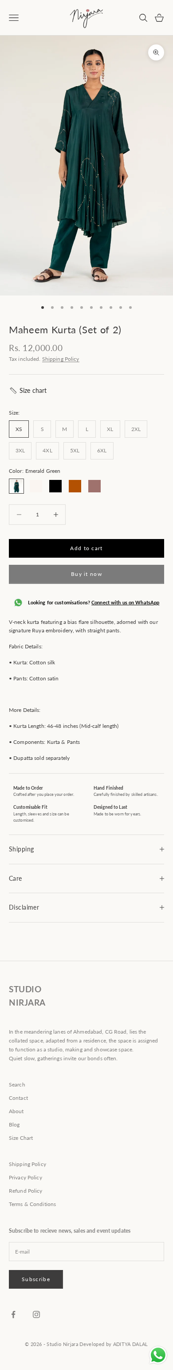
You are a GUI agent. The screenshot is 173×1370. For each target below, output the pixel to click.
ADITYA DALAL (130, 1344)
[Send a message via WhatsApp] (158, 1355)
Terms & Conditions (32, 1204)
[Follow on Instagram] (36, 1314)
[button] (28, 390)
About (16, 1111)
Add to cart (86, 548)
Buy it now (86, 574)
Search (17, 1084)
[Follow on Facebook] (13, 1314)
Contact (18, 1097)
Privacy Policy (25, 1177)
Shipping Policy (60, 358)
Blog (14, 1124)
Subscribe (36, 1279)
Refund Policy (26, 1190)
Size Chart (21, 1137)
